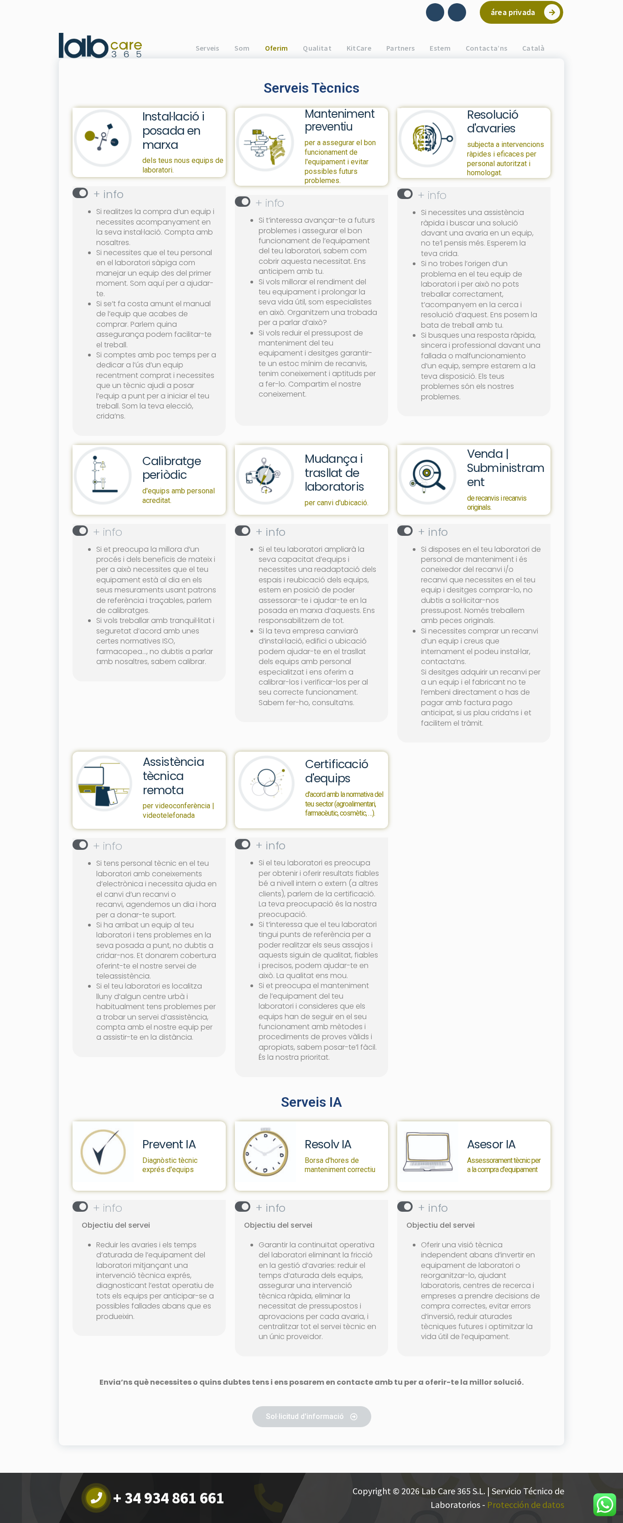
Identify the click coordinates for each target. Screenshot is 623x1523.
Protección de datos (525, 1504)
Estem (440, 47)
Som (242, 47)
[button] (149, 193)
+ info (108, 194)
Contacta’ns (486, 47)
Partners (400, 47)
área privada (513, 12)
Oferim (276, 47)
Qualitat (317, 47)
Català (533, 47)
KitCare (359, 47)
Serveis (207, 47)
